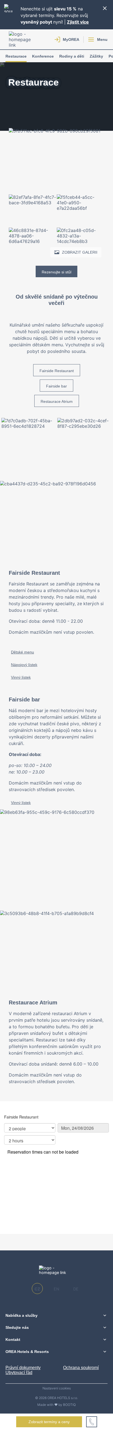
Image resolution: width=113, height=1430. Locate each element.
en (56, 1289)
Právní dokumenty (23, 1367)
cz (37, 1289)
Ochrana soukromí (81, 1367)
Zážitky (96, 56)
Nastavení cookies (57, 1388)
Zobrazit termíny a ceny (49, 1422)
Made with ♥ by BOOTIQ (56, 1405)
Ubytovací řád (18, 1372)
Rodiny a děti (71, 56)
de (75, 1289)
